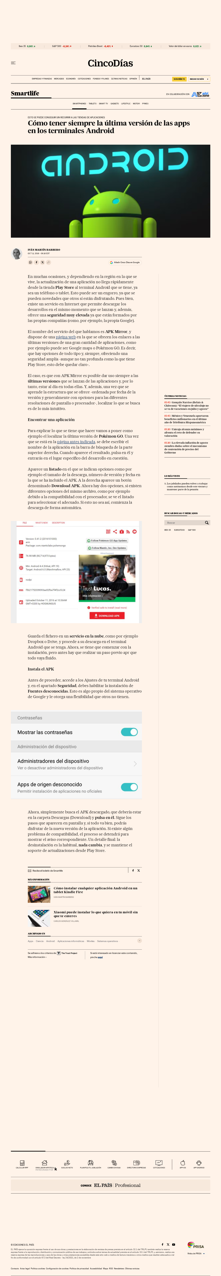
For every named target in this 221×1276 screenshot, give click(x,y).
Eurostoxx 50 (136, 46)
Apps (30, 941)
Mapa (105, 1269)
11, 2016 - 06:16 (38, 253)
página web (66, 337)
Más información (36, 957)
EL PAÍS (144, 77)
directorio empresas (136, 1168)
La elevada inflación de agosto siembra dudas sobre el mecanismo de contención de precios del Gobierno (186, 447)
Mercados (59, 79)
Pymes (145, 104)
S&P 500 (56, 46)
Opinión (133, 79)
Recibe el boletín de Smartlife (48, 870)
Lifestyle (125, 104)
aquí (100, 957)
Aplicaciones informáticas (70, 941)
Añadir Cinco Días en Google (127, 262)
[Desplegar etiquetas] (139, 940)
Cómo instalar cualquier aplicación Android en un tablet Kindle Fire (95, 890)
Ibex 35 (22, 46)
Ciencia (40, 941)
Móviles (90, 941)
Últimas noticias (119, 79)
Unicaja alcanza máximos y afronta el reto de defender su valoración (184, 432)
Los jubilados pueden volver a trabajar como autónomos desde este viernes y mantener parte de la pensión (187, 486)
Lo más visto (172, 476)
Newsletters (119, 1269)
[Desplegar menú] (13, 63)
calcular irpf (22, 1168)
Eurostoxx (179, 530)
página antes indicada (76, 441)
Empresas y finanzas (42, 79)
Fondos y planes (101, 79)
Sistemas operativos (107, 941)
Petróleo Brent (95, 46)
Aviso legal (25, 1269)
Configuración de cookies (57, 1269)
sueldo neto (67, 1168)
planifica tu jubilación (90, 1168)
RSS (111, 1269)
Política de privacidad (79, 1269)
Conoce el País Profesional (110, 1185)
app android (199, 1168)
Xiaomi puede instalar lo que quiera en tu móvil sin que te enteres (96, 914)
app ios (183, 1168)
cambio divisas (114, 1168)
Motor (136, 104)
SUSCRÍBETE (179, 79)
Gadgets (115, 104)
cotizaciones (159, 1168)
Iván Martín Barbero (44, 249)
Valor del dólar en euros (180, 46)
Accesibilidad (96, 1269)
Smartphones (79, 104)
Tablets (92, 104)
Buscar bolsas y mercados (181, 513)
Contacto (15, 1269)
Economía (71, 79)
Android (50, 941)
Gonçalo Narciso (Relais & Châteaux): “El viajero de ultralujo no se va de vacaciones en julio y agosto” (186, 405)
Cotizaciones (84, 79)
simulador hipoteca (45, 1168)
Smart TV (103, 104)
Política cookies (38, 1269)
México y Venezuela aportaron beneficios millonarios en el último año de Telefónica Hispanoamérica (186, 419)
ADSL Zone (200, 94)
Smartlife (25, 93)
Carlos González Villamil (66, 921)
